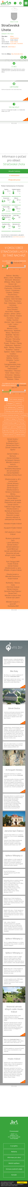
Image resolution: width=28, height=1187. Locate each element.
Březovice (16, 280)
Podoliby (9, 341)
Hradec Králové (14, 42)
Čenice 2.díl (12, 284)
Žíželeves (10, 379)
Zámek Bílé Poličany (13, 496)
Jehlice (13, 314)
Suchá (16, 360)
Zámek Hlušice (13, 566)
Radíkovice (9, 345)
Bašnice (9, 276)
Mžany (12, 36)
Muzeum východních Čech (13, 539)
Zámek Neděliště (13, 473)
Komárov (10, 318)
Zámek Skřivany (12, 483)
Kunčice (15, 320)
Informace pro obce (14, 1157)
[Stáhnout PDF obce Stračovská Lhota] (22, 57)
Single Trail (14, 431)
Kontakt (14, 1175)
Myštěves (17, 330)
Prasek (6, 343)
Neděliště (9, 335)
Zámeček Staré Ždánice (12, 591)
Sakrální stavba (20, 435)
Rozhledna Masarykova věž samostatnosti (13, 470)
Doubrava (17, 301)
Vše (6, 399)
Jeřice (18, 314)
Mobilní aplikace (14, 1163)
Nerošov (16, 335)
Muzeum (22, 431)
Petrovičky (16, 339)
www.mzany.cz (12, 46)
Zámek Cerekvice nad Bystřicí (12, 448)
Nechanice (15, 333)
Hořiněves (12, 305)
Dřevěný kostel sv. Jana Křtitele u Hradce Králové (13, 569)
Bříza (13, 282)
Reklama (14, 1152)
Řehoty (11, 347)
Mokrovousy (8, 330)
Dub (12, 54)
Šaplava (7, 352)
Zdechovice (8, 377)
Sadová (16, 350)
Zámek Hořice (13, 466)
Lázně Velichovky (13, 543)
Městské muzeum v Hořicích (13, 463)
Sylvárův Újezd (15, 366)
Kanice (6, 316)
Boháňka (18, 278)
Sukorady (12, 362)
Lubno (15, 324)
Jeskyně (5, 427)
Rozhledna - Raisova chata (13, 584)
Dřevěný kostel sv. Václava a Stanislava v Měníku (12, 492)
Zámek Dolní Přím (12, 445)
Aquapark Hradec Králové (13, 528)
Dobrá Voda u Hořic (12, 297)
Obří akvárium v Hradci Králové (13, 533)
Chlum (7, 290)
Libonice (7, 322)
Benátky (16, 276)
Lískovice (18, 322)
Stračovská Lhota (10, 27)
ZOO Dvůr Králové (13, 587)
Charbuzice (8, 288)
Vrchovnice (9, 375)
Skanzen (20, 407)
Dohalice (7, 299)
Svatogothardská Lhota (12, 364)
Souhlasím (22, 1182)
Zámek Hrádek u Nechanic (13, 455)
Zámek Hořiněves (13, 458)
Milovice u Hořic (12, 328)
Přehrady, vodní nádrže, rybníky (14, 411)
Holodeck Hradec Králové (13, 524)
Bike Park (5, 431)
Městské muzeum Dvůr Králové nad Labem (13, 596)
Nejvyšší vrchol (21, 427)
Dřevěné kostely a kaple (10, 423)
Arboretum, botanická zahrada (9, 415)
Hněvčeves (12, 303)
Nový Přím (9, 337)
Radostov (17, 345)
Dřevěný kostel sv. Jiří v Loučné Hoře (13, 480)
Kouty (17, 318)
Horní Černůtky (12, 307)
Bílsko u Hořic (8, 278)
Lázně (12, 427)
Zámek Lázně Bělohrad (12, 551)
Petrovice (8, 339)
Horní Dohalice (12, 309)
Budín (18, 282)
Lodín (10, 324)
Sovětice (13, 354)
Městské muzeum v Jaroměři (13, 603)
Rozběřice (9, 350)
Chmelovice (15, 290)
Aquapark (10, 403)
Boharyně (8, 280)
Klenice (12, 316)
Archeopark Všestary (12, 460)
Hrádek (16, 311)
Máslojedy (12, 326)
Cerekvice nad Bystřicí (12, 286)
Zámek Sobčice (13, 505)
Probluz (12, 343)
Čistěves (16, 292)
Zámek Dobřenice (12, 547)
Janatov (7, 314)
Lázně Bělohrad (12, 549)
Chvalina (9, 292)
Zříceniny (20, 419)
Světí (6, 366)
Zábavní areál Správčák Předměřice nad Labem (13, 501)
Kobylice (19, 316)
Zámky (13, 419)
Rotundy (22, 423)
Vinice (12, 373)
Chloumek (17, 288)
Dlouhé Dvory (12, 295)
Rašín (6, 347)
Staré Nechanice (12, 356)
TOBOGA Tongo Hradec (12, 507)
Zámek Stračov (12, 439)
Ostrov (16, 337)
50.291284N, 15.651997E (16, 43)
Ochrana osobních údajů (14, 1169)
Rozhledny (24, 415)
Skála (13, 352)
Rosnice (18, 347)
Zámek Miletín (12, 498)
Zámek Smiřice (12, 545)
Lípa (12, 322)
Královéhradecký (14, 38)
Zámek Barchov (12, 485)
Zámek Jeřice (12, 441)
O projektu (14, 1146)
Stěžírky (9, 358)
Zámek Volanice (12, 589)
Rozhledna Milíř (13, 606)
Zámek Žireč (12, 593)
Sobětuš (19, 352)
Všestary (17, 375)
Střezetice (9, 360)
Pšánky (19, 343)
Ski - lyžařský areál (10, 407)
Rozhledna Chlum (12, 443)
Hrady (7, 419)
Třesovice (17, 371)
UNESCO (18, 403)
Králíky (9, 320)
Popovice (16, 341)
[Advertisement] (14, 139)
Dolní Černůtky (16, 299)
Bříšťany (7, 282)
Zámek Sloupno (12, 488)
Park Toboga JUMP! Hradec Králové (13, 563)
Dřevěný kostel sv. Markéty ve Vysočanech (13, 510)
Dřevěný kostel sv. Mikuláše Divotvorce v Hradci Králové (12, 576)
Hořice (19, 303)
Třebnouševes (12, 369)
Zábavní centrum (8, 435)
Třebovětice (8, 371)
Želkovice (17, 377)
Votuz (18, 373)
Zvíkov (17, 379)
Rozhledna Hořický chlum (13, 475)
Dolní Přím (9, 301)
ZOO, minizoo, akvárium (16, 399)
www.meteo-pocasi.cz (19, 237)
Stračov (15, 358)
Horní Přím (9, 311)
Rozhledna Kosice (13, 513)
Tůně (7, 373)
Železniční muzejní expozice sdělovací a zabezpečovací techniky (13, 517)
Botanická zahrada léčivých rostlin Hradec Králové (13, 555)
